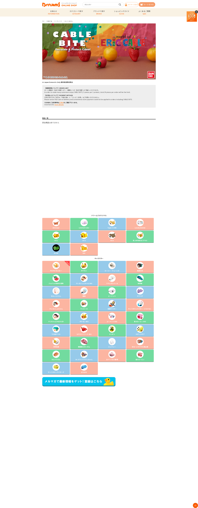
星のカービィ (140, 359)
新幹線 (140, 283)
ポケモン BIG (84, 321)
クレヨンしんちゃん (56, 309)
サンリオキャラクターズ (56, 372)
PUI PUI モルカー (56, 271)
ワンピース (84, 309)
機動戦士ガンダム (84, 347)
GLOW (56, 253)
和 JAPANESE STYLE (140, 240)
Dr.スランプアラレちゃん (84, 359)
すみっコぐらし (56, 296)
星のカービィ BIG (140, 321)
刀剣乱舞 (56, 347)
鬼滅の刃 (140, 271)
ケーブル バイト (58, 21)
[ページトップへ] (195, 505)
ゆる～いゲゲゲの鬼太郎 (140, 347)
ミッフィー (112, 347)
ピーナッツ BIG (112, 321)
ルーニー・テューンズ (112, 271)
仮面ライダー (112, 309)
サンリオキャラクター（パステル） (140, 309)
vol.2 (84, 240)
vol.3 (112, 240)
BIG (84, 253)
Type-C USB (112, 228)
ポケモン (84, 271)
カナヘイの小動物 (112, 359)
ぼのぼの (84, 372)
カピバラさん (56, 359)
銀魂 (84, 296)
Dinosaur (56, 228)
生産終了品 (49, 21)
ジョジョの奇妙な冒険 (56, 283)
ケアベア (140, 296)
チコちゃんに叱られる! (56, 321)
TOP (43, 21)
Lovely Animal (140, 228)
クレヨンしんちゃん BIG (84, 283)
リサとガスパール (112, 283)
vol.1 (56, 240)
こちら (61, 102)
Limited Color (84, 228)
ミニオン (112, 334)
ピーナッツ (112, 296)
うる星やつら (56, 334)
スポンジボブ (140, 334)
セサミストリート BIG (84, 334)
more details (59, 105)
